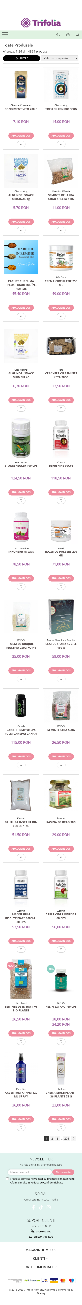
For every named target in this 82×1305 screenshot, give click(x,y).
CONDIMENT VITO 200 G (21, 109)
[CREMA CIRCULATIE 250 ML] (61, 257)
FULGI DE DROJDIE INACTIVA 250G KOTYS (21, 645)
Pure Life (21, 1089)
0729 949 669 (43, 1231)
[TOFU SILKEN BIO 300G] (61, 85)
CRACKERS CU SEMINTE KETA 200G (61, 375)
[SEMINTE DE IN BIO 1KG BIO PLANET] (21, 979)
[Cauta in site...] (77, 34)
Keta (61, 369)
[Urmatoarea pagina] (73, 1138)
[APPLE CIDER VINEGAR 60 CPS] (61, 887)
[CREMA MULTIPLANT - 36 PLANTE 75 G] (61, 1068)
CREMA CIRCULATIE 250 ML (61, 283)
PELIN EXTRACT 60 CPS (61, 1006)
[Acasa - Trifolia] (41, 23)
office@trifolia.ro (43, 1236)
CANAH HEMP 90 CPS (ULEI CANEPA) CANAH (21, 732)
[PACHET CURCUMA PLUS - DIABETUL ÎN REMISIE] (21, 257)
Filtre (23, 58)
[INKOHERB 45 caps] (21, 527)
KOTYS (21, 640)
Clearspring (61, 105)
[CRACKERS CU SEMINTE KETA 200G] (61, 346)
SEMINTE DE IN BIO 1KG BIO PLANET (21, 1008)
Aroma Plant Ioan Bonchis (61, 640)
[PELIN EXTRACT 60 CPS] (61, 979)
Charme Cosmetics (21, 105)
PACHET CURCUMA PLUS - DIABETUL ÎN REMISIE (21, 284)
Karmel (21, 818)
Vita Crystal (21, 462)
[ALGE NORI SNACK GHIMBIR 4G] (21, 346)
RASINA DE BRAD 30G (61, 822)
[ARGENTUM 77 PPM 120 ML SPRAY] (21, 1068)
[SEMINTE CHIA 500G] (61, 705)
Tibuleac (61, 1089)
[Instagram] (48, 1207)
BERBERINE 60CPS (61, 465)
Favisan (61, 818)
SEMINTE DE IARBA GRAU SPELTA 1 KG (61, 197)
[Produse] (5, 35)
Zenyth (61, 462)
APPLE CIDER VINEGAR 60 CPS (61, 916)
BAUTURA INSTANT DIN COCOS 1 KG (21, 824)
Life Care (61, 277)
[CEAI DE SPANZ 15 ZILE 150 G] (61, 616)
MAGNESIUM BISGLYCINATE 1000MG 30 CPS (21, 917)
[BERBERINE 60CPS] (61, 438)
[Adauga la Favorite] (21, 144)
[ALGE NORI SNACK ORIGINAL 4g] (21, 171)
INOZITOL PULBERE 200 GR (61, 553)
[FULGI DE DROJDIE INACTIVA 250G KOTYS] (21, 616)
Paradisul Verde (61, 191)
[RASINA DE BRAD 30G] (61, 795)
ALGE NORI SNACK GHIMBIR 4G (21, 375)
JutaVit (61, 548)
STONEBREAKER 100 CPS (21, 465)
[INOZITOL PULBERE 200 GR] (61, 527)
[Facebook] (33, 1207)
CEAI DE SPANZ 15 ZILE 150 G (61, 645)
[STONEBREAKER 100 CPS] (21, 438)
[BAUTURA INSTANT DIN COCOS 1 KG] (21, 795)
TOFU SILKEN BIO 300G (61, 109)
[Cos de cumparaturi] (67, 34)
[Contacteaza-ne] (57, 34)
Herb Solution (21, 548)
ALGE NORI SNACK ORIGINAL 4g (21, 197)
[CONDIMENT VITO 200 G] (21, 85)
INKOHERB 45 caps (21, 551)
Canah (21, 726)
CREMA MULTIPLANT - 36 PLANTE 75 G (61, 1094)
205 (66, 1138)
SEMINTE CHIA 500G (61, 730)
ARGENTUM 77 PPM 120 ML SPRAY (21, 1094)
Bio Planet (21, 1003)
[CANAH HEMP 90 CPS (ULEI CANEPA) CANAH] (21, 705)
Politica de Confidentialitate (46, 1182)
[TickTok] (41, 1207)
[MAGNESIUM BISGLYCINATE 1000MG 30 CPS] (21, 887)
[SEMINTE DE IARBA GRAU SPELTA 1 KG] (61, 171)
